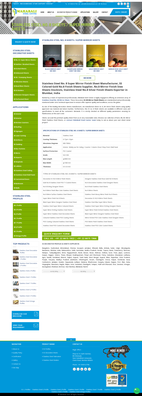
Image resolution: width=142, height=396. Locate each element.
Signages (19, 131)
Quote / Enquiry (121, 12)
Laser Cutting (20, 136)
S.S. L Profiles (25, 390)
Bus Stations (20, 149)
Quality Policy (17, 353)
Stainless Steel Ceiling (23, 170)
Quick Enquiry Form (57, 233)
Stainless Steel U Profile (40, 390)
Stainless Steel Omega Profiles (80, 392)
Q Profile (18, 227)
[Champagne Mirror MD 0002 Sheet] (74, 56)
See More (87, 78)
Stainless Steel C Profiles (28, 277)
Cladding (18, 144)
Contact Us (16, 364)
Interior (18, 114)
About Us (16, 349)
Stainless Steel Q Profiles (28, 290)
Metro (17, 153)
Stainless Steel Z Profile (60, 392)
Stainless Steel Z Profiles (28, 296)
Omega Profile (20, 236)
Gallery (15, 360)
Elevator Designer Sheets (25, 95)
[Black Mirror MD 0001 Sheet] (52, 56)
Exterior (18, 118)
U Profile (18, 210)
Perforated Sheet (22, 99)
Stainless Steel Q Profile (112, 390)
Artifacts (18, 140)
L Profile (18, 205)
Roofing (18, 127)
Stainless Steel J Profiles (28, 271)
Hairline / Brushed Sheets (25, 64)
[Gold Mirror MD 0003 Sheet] (95, 56)
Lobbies (18, 166)
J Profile (18, 214)
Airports (18, 157)
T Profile (18, 223)
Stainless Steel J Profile (58, 390)
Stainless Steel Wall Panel (25, 175)
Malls (17, 188)
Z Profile (18, 231)
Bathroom (19, 184)
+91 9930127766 (73, 4)
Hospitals (19, 162)
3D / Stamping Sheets (23, 77)
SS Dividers (19, 90)
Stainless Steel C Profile (76, 390)
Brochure (104, 4)
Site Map (16, 368)
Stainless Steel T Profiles (28, 283)
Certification (17, 356)
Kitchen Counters (22, 123)
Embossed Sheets (22, 73)
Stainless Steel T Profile (94, 390)
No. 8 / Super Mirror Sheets (25, 60)
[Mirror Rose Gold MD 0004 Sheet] (117, 56)
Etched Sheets (20, 69)
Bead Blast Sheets (22, 86)
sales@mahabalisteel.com (89, 4)
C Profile (18, 218)
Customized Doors (22, 179)
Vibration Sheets (21, 82)
